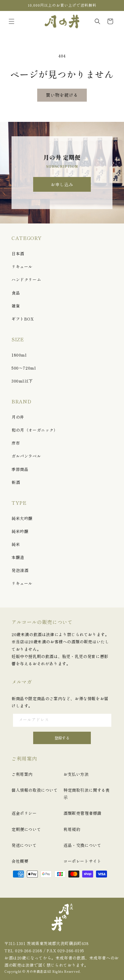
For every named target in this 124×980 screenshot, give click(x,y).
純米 (16, 544)
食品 (16, 293)
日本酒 (18, 253)
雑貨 (16, 306)
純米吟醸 (20, 531)
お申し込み (62, 184)
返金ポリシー (24, 813)
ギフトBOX (23, 319)
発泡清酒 (20, 570)
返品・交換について (82, 845)
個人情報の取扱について (35, 790)
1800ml (19, 355)
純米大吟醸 (22, 518)
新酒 (16, 482)
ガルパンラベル (26, 456)
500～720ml (24, 368)
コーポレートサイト (82, 861)
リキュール (22, 266)
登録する (62, 738)
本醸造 (18, 557)
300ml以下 (22, 381)
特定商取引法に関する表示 (86, 793)
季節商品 (20, 469)
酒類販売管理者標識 (82, 813)
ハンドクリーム (26, 279)
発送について (24, 845)
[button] (11, 21)
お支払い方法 (76, 774)
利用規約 (71, 829)
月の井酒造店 (36, 971)
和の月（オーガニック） (35, 430)
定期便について (26, 829)
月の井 (18, 417)
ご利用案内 (22, 774)
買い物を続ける (62, 95)
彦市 (16, 443)
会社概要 (20, 861)
